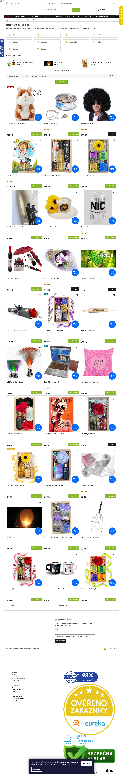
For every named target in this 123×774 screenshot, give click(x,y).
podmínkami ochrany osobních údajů (82, 637)
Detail (112, 134)
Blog (13, 688)
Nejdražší (34, 76)
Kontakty (14, 691)
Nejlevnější (25, 76)
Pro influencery (16, 689)
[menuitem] (8, 16)
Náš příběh (15, 686)
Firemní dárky (16, 702)
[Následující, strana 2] (111, 606)
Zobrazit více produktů (60, 70)
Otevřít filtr (61, 82)
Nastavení (36, 769)
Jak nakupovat (51, 3)
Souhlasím (86, 763)
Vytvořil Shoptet (112, 649)
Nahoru (12, 606)
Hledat (76, 10)
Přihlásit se (60, 641)
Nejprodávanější (13, 76)
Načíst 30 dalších (61, 606)
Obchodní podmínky (66, 3)
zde (68, 764)
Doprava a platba (17, 696)
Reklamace (15, 700)
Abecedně (44, 76)
